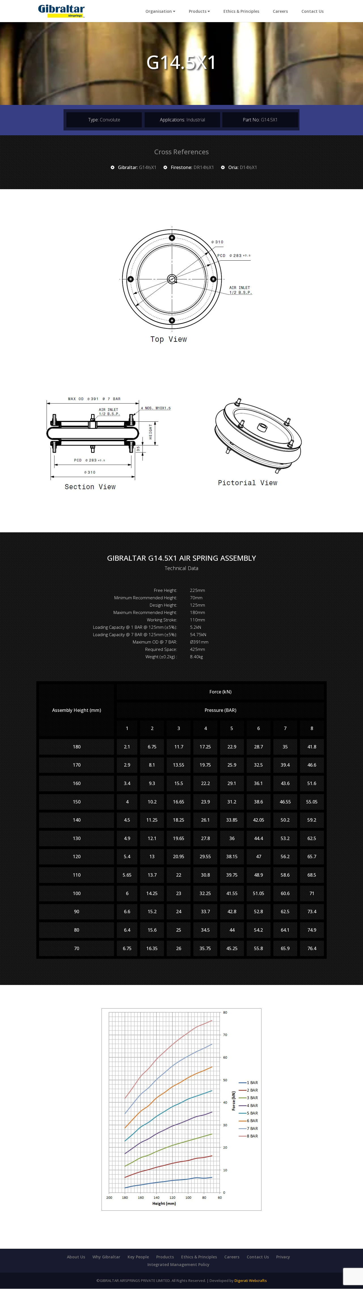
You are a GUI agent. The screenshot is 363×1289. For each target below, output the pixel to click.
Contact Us (312, 11)
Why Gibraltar (106, 1257)
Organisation (159, 11)
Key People (138, 1257)
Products (198, 11)
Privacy (283, 1257)
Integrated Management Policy (178, 1264)
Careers (280, 11)
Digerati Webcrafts (251, 1280)
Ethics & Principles (241, 11)
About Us (76, 1257)
